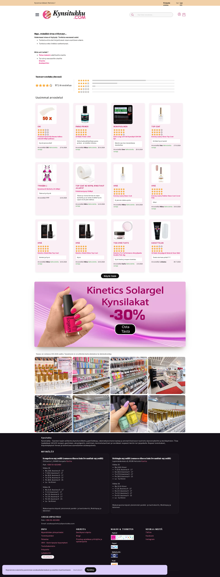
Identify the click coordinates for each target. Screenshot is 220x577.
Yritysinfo (45, 549)
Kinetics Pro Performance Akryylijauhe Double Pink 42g (128, 254)
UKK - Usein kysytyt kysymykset (54, 542)
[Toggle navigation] (37, 15)
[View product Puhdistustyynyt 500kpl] (85, 183)
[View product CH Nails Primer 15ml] (85, 124)
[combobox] (151, 14)
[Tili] (179, 14)
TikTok (148, 532)
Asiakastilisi (44, 63)
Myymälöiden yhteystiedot (52, 532)
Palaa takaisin (45, 55)
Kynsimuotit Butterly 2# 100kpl (49, 189)
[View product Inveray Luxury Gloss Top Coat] (160, 124)
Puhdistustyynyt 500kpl (84, 191)
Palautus (45, 539)
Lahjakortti (46, 553)
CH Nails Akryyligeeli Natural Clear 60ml (165, 253)
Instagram (150, 539)
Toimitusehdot (47, 536)
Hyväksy (90, 570)
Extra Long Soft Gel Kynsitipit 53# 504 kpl (127, 138)
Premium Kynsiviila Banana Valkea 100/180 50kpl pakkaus (50, 138)
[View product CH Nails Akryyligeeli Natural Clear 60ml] (160, 241)
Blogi (78, 536)
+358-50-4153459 (54, 464)
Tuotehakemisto (48, 546)
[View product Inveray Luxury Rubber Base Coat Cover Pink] (160, 183)
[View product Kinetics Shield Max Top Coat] (47, 241)
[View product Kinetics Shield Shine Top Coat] (85, 241)
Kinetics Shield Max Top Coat (48, 253)
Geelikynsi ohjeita (83, 532)
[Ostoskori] (184, 14)
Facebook (150, 536)
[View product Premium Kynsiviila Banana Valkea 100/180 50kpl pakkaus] (47, 124)
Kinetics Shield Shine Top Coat (87, 253)
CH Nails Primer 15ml (83, 137)
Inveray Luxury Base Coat (123, 196)
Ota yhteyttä (47, 557)
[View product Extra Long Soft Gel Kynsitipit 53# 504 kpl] (123, 124)
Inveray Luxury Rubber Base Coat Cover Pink (165, 197)
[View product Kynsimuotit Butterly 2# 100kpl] (47, 183)
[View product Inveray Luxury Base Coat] (123, 183)
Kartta (69, 461)
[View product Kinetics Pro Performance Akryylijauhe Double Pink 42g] (123, 241)
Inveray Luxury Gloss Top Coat (162, 137)
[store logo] (64, 14)
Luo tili (181, 4)
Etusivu (42, 61)
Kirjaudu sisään (166, 4)
